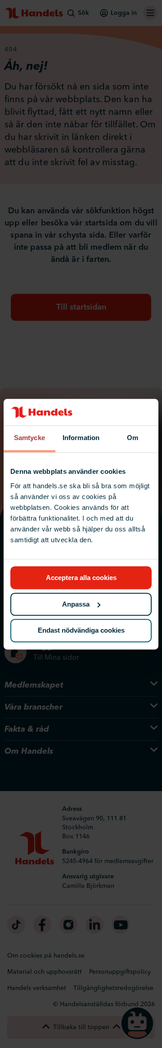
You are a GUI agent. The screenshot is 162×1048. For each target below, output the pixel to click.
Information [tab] (81, 438)
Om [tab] (132, 438)
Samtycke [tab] (29, 438)
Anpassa (76, 604)
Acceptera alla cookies (81, 577)
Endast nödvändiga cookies (81, 630)
